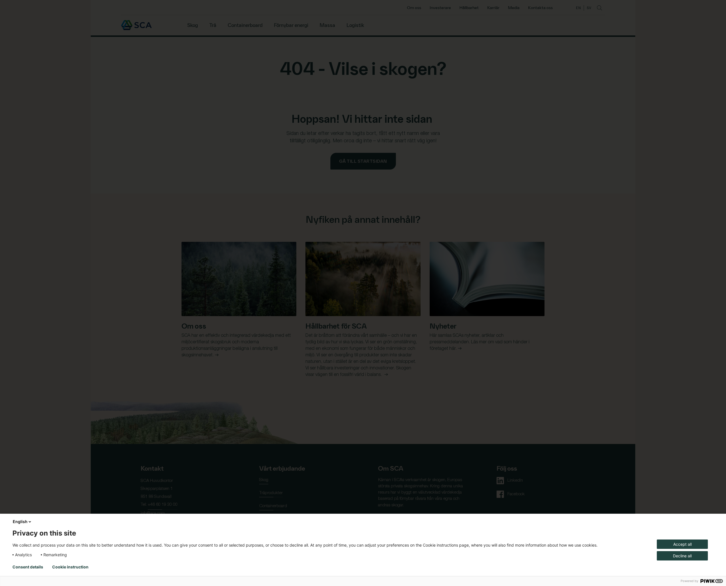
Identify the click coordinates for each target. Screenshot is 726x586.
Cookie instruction (70, 567)
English (20, 521)
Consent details (27, 567)
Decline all (682, 555)
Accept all (682, 544)
